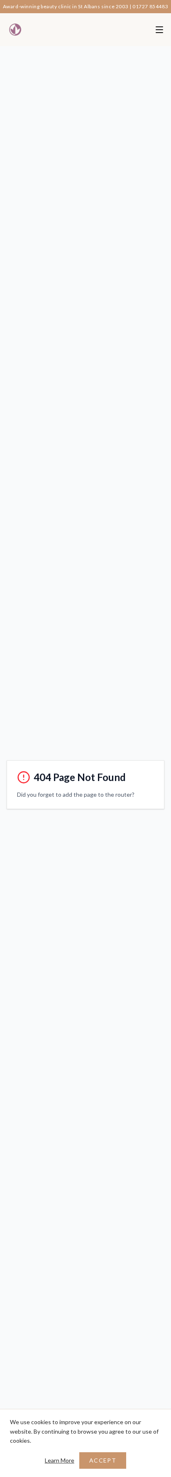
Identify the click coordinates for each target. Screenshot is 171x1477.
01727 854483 (150, 6)
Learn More (59, 1460)
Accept (102, 1460)
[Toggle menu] (159, 30)
